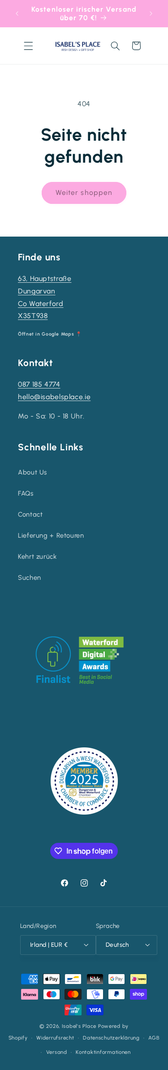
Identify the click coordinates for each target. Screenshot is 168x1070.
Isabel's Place (79, 1026)
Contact (30, 514)
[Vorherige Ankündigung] (17, 13)
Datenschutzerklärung (111, 1038)
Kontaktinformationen (103, 1052)
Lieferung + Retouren (51, 535)
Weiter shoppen (84, 192)
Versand (56, 1052)
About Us (32, 472)
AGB (153, 1038)
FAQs (26, 493)
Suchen (29, 578)
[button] (28, 45)
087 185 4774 (39, 384)
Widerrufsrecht (55, 1038)
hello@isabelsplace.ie (54, 397)
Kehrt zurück (37, 556)
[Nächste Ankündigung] (151, 13)
